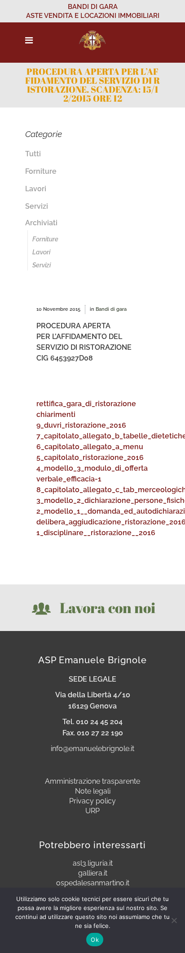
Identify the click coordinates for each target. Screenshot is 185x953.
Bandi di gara (111, 309)
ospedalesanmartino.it (92, 883)
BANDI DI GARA (93, 7)
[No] (173, 920)
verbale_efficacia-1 (68, 479)
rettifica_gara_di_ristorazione (86, 403)
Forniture (41, 171)
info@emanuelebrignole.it (92, 748)
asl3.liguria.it (93, 863)
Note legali (92, 791)
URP (92, 811)
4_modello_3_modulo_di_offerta (92, 468)
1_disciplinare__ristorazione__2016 (95, 532)
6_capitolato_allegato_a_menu (89, 446)
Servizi (36, 206)
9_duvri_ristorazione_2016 (81, 425)
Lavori (35, 189)
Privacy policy (92, 801)
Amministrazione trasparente (92, 781)
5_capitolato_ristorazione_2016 (90, 457)
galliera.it (92, 873)
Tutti (33, 154)
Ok (95, 939)
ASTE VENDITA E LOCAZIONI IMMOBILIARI (92, 16)
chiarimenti (55, 414)
